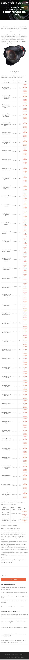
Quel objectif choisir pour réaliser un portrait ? (12, 606)
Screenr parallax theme (11, 657)
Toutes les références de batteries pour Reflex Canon (14, 592)
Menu (26, 3)
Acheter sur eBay (25, 90)
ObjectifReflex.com (12, 3)
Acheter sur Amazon (25, 86)
